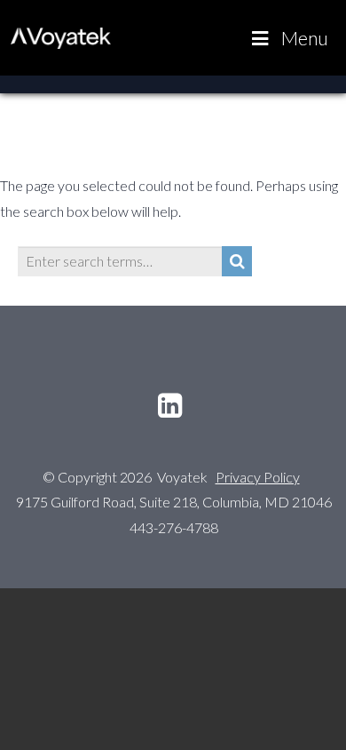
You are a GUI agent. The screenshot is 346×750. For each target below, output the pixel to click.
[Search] (237, 261)
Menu (304, 38)
